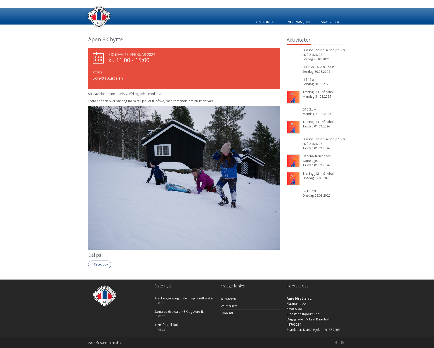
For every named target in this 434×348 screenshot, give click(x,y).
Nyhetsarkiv (228, 306)
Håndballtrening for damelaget (316, 158)
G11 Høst (309, 191)
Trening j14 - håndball (318, 122)
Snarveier (330, 21)
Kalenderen (228, 299)
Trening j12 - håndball (318, 173)
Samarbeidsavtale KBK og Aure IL (179, 311)
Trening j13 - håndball (318, 92)
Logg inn (226, 313)
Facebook (100, 264)
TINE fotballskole (166, 324)
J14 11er (308, 79)
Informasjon (298, 21)
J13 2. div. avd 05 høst (318, 67)
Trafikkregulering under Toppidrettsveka (183, 298)
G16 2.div (309, 109)
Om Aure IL (265, 21)
